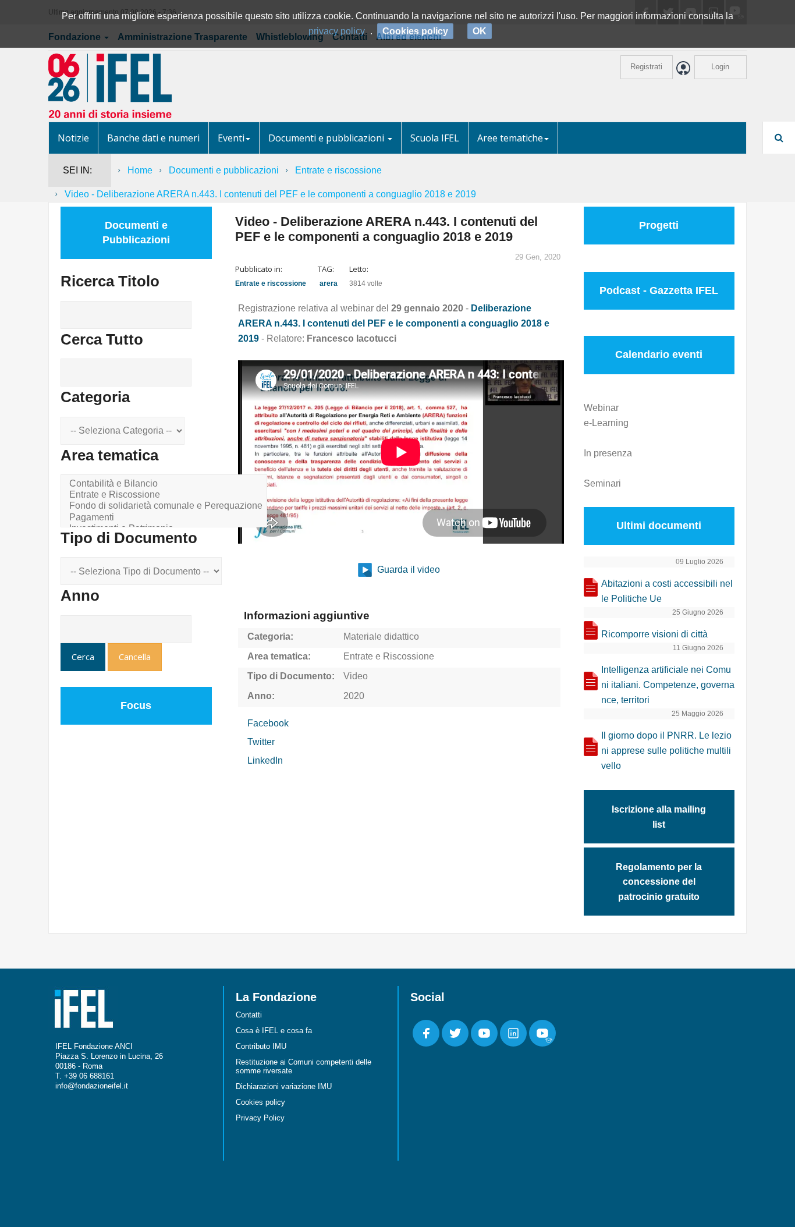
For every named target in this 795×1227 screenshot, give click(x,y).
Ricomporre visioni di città (654, 634)
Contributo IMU (261, 1046)
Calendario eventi (658, 354)
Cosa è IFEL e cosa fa (274, 1030)
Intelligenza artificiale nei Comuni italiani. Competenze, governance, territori (667, 685)
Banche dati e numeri (153, 138)
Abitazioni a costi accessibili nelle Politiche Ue (667, 591)
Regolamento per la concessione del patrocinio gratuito (659, 882)
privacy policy (336, 31)
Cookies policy (260, 1102)
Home (139, 170)
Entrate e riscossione (338, 170)
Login (720, 66)
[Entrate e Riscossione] (166, 495)
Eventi (231, 138)
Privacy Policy (260, 1117)
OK (480, 31)
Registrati (646, 66)
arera (329, 283)
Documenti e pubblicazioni (327, 138)
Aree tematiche (510, 138)
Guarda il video (407, 570)
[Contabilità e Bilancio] (166, 484)
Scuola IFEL (434, 138)
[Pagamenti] (166, 517)
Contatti (249, 1014)
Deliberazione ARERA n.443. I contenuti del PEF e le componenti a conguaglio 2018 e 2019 (393, 323)
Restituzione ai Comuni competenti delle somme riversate (303, 1066)
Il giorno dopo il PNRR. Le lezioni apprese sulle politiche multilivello (666, 750)
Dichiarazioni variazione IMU (284, 1086)
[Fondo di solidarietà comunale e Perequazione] (166, 506)
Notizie (73, 138)
